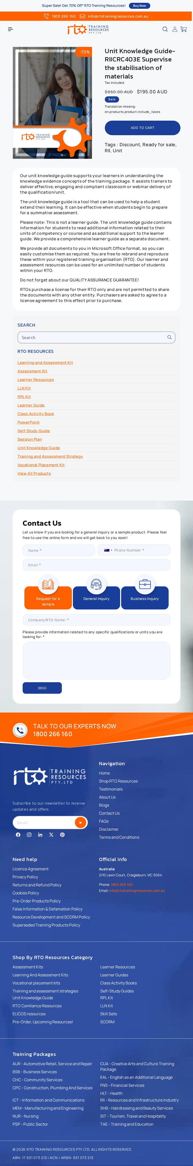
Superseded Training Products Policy (46, 925)
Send (42, 688)
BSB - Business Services (35, 1071)
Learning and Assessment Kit (45, 362)
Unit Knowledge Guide (39, 447)
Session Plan (30, 439)
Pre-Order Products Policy (37, 901)
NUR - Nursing (25, 1116)
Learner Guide (31, 405)
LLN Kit (24, 388)
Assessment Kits (28, 967)
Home (104, 773)
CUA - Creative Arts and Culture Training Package (137, 1066)
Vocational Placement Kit (41, 465)
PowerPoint (29, 422)
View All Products (34, 473)
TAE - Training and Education (127, 1124)
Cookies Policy (26, 893)
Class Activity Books (118, 983)
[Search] (169, 337)
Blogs (104, 805)
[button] (10, 29)
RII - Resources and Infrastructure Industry (139, 1100)
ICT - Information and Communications (48, 1100)
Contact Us (109, 813)
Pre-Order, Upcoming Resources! (43, 1022)
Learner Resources (36, 379)
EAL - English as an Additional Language (136, 1077)
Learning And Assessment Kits (40, 975)
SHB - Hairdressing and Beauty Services (136, 1108)
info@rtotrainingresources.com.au (118, 16)
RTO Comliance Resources (37, 1005)
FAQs (104, 821)
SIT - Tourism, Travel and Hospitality (133, 1116)
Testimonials (111, 789)
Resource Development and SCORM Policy (51, 917)
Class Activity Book (36, 413)
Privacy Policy (25, 877)
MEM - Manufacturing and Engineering (48, 1108)
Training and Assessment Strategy (50, 456)
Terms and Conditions (119, 837)
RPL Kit (24, 396)
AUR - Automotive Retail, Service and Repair (52, 1063)
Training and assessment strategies (45, 991)
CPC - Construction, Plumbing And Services (52, 1088)
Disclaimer (109, 829)
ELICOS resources (29, 1014)
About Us (107, 797)
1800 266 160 (64, 16)
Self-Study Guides (117, 991)
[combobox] (96, 337)
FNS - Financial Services (122, 1085)
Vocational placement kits (36, 983)
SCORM (107, 1022)
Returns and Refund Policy (37, 885)
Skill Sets (108, 1014)
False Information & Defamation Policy (47, 909)
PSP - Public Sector (30, 1124)
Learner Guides (114, 975)
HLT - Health (111, 1093)
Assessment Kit (32, 371)
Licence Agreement (31, 869)
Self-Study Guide (34, 430)
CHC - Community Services (37, 1079)
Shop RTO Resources (118, 781)
